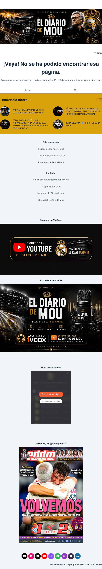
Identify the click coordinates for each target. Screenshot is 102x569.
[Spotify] (58, 556)
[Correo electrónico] (71, 556)
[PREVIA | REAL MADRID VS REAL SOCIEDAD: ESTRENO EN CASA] (5, 111)
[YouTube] (44, 556)
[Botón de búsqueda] (75, 89)
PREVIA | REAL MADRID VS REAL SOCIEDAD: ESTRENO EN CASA (28, 111)
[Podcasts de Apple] (64, 556)
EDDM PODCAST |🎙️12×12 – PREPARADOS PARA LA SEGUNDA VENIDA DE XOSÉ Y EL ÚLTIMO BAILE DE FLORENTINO (30, 124)
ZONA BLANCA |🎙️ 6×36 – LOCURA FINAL (83, 124)
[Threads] (38, 556)
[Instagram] (31, 556)
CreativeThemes (94, 564)
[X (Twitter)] (24, 556)
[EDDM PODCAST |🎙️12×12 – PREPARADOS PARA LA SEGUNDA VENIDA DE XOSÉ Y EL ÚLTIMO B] (5, 124)
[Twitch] (51, 556)
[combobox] (48, 90)
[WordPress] (78, 556)
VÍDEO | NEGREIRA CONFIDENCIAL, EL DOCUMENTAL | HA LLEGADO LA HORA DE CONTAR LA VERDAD (83, 111)
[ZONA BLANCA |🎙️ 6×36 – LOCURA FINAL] (58, 124)
